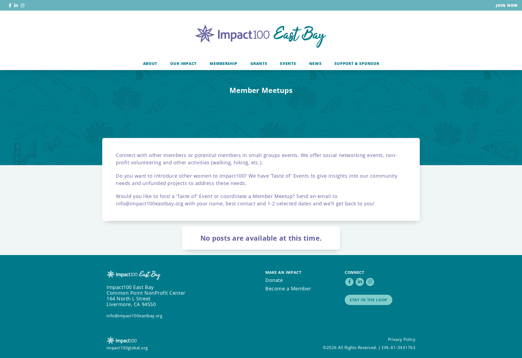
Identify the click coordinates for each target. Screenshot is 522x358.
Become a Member (288, 288)
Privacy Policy (401, 339)
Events (288, 63)
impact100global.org (127, 347)
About (150, 63)
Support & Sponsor (356, 63)
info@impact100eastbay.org (150, 203)
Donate (274, 280)
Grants (258, 63)
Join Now (507, 5)
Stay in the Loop (368, 299)
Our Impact (183, 63)
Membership (223, 63)
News (315, 63)
